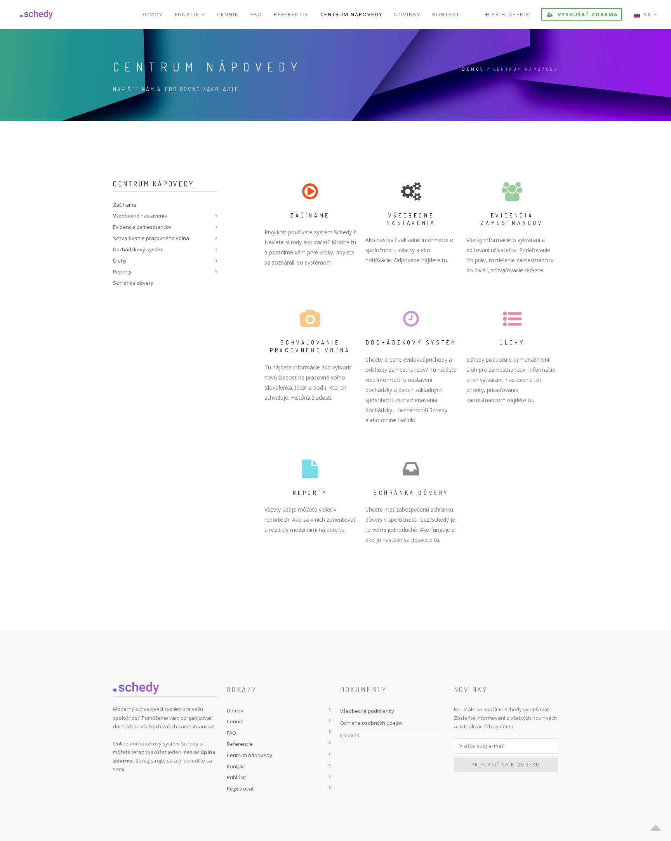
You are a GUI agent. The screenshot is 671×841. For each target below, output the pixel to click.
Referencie (291, 14)
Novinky (407, 14)
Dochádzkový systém (138, 249)
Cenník (228, 14)
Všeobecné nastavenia (140, 215)
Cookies (349, 735)
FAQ (256, 14)
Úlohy (120, 260)
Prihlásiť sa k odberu (505, 764)
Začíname (124, 204)
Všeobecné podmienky (367, 710)
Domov (152, 14)
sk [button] (647, 14)
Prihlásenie (510, 14)
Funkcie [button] (188, 14)
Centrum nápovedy (351, 14)
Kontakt (446, 14)
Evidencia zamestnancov (142, 226)
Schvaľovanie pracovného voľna (151, 238)
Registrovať (240, 788)
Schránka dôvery (133, 282)
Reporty (122, 271)
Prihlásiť (236, 777)
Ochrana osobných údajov (371, 722)
